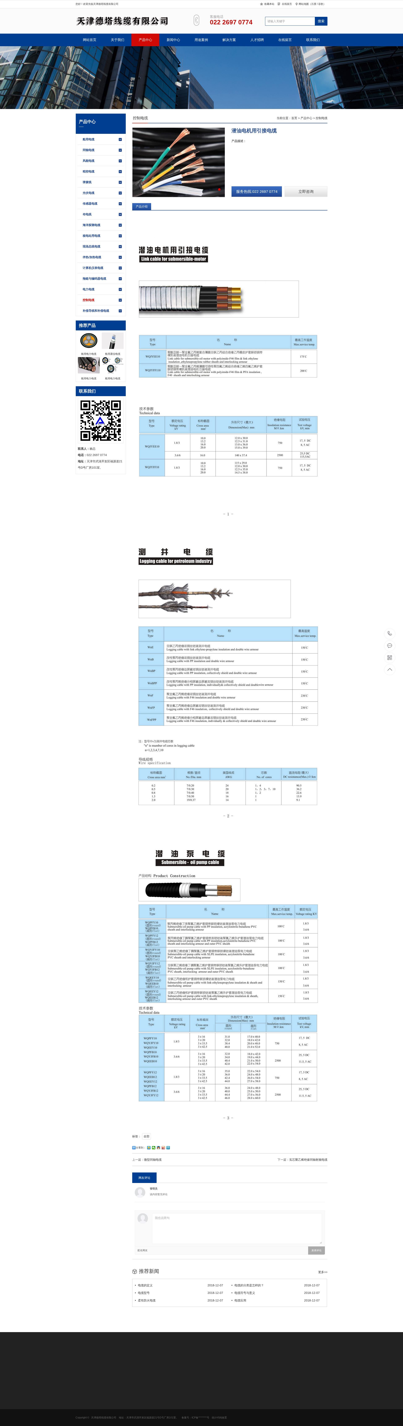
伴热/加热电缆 (92, 257)
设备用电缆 (170, 1401)
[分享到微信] (154, 1147)
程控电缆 (88, 171)
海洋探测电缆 (91, 225)
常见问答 (140, 1408)
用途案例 (201, 40)
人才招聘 (257, 40)
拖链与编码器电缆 (94, 278)
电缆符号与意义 (277, 1293)
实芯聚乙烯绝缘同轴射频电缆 (308, 1159)
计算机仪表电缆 (93, 267)
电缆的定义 (180, 1285)
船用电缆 (88, 139)
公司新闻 (140, 1395)
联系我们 (313, 40)
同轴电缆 (88, 150)
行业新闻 (140, 1401)
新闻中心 (173, 40)
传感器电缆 (90, 203)
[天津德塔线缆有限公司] (130, 21)
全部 (146, 1136)
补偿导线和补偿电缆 (96, 310)
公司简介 (81, 1395)
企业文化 (81, 1401)
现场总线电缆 (91, 246)
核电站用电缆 (91, 235)
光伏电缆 (88, 193)
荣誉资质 (81, 1408)
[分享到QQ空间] (149, 1147)
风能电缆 (88, 160)
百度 (313, 4)
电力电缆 (88, 289)
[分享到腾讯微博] (168, 1147)
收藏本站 (269, 4)
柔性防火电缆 (180, 1300)
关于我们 (117, 40)
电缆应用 (277, 1300)
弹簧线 (87, 182)
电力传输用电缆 (173, 1395)
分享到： (141, 1147)
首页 (294, 118)
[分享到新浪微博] (163, 1147)
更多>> (322, 1272)
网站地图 (304, 4)
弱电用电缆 (170, 1414)
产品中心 (145, 40)
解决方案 (229, 40)
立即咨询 (306, 191)
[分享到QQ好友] (158, 1147)
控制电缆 (88, 300)
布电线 (87, 214)
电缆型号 (180, 1293)
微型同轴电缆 (153, 1159)
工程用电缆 (170, 1408)
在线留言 (287, 4)
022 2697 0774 (389, 633)
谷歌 (320, 4)
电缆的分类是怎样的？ (277, 1285)
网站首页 (89, 40)
